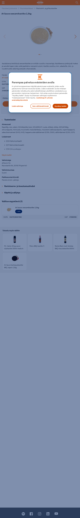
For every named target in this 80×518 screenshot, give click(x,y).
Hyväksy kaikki (60, 106)
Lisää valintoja (17, 106)
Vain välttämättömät (40, 106)
